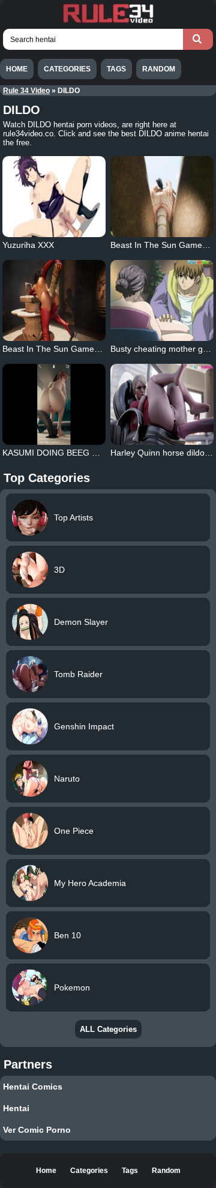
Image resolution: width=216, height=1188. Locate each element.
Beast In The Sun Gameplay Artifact (70, 349)
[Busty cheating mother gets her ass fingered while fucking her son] (161, 300)
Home (17, 69)
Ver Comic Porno (37, 1130)
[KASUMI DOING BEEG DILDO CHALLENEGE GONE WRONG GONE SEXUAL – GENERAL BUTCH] (53, 404)
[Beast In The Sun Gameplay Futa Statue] (161, 196)
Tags (116, 69)
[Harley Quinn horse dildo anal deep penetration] (161, 404)
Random (158, 69)
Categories (67, 69)
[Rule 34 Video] (108, 21)
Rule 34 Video (26, 90)
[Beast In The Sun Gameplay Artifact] (53, 300)
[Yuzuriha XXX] (53, 196)
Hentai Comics (32, 1086)
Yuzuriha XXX (28, 245)
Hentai (16, 1108)
